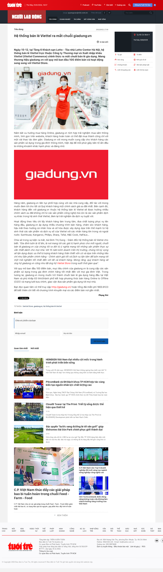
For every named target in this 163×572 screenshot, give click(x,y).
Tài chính (77, 19)
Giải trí (111, 530)
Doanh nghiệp (65, 19)
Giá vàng (120, 60)
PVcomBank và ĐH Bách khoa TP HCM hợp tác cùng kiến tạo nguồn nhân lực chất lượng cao (75, 383)
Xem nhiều (22, 530)
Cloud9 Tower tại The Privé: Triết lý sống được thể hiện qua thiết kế (75, 406)
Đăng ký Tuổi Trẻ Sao (142, 5)
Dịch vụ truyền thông (104, 546)
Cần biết (109, 5)
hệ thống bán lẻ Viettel (52, 306)
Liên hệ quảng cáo (124, 70)
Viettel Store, (28, 306)
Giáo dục (127, 530)
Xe (81, 529)
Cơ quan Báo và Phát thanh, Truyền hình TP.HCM (57, 553)
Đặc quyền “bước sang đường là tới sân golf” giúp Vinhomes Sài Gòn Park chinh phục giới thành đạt (75, 428)
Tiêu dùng (53, 19)
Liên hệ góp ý (135, 546)
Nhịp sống (102, 19)
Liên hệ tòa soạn (142, 70)
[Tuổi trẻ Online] (20, 546)
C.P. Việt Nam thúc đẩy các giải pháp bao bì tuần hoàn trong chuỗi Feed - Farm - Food (42, 494)
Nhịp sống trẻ (94, 530)
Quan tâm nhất (21, 348)
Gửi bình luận (99, 341)
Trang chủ (4, 530)
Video (32, 529)
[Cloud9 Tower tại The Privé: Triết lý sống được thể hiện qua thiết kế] (28, 412)
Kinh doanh (62, 530)
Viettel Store (63, 263)
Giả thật (152, 530)
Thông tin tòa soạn (46, 551)
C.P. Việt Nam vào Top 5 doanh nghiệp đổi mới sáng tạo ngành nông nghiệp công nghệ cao (93, 470)
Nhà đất (135, 530)
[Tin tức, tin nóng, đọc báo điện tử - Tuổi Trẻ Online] (14, 5)
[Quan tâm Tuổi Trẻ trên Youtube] (157, 541)
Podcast (86, 5)
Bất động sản (89, 19)
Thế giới (44, 530)
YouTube (97, 5)
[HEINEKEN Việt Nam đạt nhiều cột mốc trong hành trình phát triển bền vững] (28, 367)
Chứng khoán (122, 65)
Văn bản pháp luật (143, 65)
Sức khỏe (143, 530)
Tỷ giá (119, 55)
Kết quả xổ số (141, 60)
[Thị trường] (27, 16)
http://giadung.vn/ (61, 287)
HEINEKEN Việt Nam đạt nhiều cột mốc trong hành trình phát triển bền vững (74, 361)
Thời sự (37, 530)
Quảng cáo (121, 5)
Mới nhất (35, 348)
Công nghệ (72, 530)
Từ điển (139, 55)
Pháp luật (52, 530)
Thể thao (119, 530)
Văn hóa (104, 530)
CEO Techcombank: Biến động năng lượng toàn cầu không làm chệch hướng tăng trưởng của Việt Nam (93, 500)
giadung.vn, (38, 306)
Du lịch (84, 530)
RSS (143, 546)
